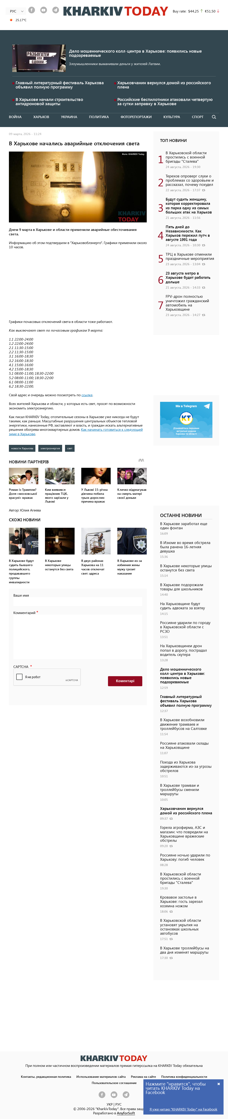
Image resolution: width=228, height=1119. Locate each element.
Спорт (198, 116)
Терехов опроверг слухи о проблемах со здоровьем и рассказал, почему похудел (190, 180)
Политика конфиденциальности (184, 1076)
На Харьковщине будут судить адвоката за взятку (182, 605)
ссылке (86, 394)
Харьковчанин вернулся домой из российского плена (164, 85)
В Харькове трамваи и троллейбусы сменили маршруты (179, 789)
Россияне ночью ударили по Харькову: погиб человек (185, 857)
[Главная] (115, 11)
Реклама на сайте (143, 1076)
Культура (171, 116)
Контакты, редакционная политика (46, 1076)
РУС (118, 1104)
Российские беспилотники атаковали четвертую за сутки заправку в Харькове (165, 101)
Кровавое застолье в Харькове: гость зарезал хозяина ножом (181, 901)
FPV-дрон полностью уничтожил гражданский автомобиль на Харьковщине (187, 303)
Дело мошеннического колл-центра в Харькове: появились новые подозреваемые (135, 53)
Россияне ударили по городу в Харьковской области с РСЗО (185, 626)
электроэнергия (50, 448)
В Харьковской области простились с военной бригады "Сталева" (186, 157)
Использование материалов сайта (101, 1076)
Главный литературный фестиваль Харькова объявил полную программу (60, 85)
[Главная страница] (114, 1058)
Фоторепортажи (136, 116)
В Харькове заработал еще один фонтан (183, 525)
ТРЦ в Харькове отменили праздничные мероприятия (190, 256)
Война (15, 116)
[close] (218, 1083)
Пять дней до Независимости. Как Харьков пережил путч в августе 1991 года (188, 233)
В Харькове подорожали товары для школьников (181, 586)
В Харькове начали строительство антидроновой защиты (49, 101)
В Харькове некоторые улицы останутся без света (186, 567)
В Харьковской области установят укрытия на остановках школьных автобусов (180, 927)
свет (69, 448)
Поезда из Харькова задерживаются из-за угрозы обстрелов (186, 766)
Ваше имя (21, 595)
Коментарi (125, 681)
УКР (110, 1104)
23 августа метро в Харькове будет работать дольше (188, 277)
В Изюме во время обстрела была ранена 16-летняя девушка (185, 546)
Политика (99, 116)
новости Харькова (22, 448)
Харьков (41, 116)
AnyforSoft (126, 1113)
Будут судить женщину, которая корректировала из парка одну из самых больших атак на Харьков (189, 205)
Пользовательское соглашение (114, 1083)
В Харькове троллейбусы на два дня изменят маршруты (184, 950)
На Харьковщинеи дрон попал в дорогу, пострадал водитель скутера (183, 650)
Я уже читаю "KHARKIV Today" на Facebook (183, 1109)
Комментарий (24, 612)
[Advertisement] (78, 284)
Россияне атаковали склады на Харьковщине (184, 745)
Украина (69, 116)
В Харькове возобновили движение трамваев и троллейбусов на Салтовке (183, 724)
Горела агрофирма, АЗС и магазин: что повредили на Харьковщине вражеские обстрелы (184, 834)
